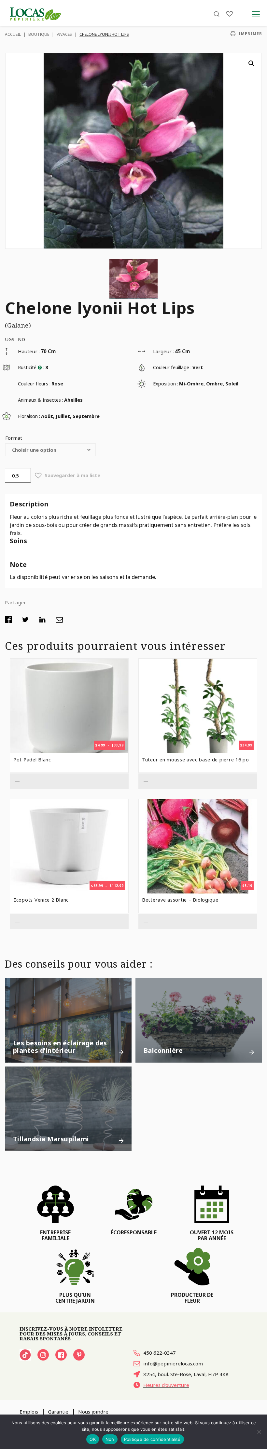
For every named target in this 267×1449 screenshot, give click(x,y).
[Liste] (229, 14)
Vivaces (64, 34)
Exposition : (165, 383)
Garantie (58, 1411)
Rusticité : (31, 367)
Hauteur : (29, 351)
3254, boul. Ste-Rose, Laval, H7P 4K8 (186, 1374)
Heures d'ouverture (166, 1385)
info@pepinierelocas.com (173, 1363)
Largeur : (163, 351)
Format (13, 438)
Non (109, 1439)
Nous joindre (93, 1411)
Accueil (13, 34)
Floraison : (29, 416)
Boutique (38, 34)
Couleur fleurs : (34, 383)
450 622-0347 (159, 1352)
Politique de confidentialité (152, 1439)
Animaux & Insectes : (40, 399)
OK (93, 1439)
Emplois (29, 1411)
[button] (251, 63)
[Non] (259, 1432)
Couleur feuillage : (172, 367)
